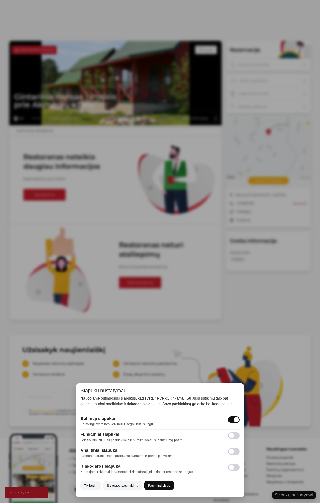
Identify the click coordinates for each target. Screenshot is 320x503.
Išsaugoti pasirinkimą (122, 485)
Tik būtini (90, 485)
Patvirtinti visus (159, 485)
